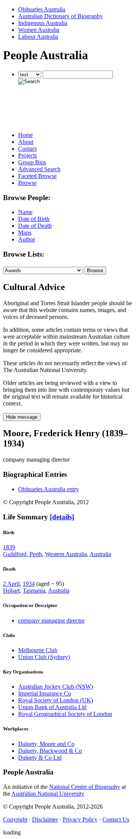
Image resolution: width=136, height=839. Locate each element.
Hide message (21, 417)
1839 (9, 547)
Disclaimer (45, 819)
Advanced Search (39, 169)
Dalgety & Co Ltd (40, 757)
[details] (62, 517)
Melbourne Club (37, 650)
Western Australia (66, 554)
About (25, 142)
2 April (11, 583)
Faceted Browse (37, 176)
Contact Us (115, 819)
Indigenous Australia (42, 23)
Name (25, 212)
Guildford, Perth (22, 554)
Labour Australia (38, 36)
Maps (24, 232)
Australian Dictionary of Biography (60, 16)
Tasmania (34, 590)
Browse (27, 183)
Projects (27, 155)
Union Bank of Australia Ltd (52, 707)
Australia (100, 554)
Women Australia (38, 30)
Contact (27, 148)
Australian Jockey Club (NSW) (55, 686)
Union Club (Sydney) (44, 657)
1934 (29, 583)
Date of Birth (33, 219)
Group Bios (32, 162)
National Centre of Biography (84, 787)
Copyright (15, 819)
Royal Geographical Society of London (65, 714)
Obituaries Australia (41, 9)
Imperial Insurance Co (44, 693)
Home (25, 135)
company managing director (51, 620)
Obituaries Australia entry (48, 489)
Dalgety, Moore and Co (46, 744)
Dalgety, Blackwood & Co (50, 751)
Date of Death (35, 225)
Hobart (11, 590)
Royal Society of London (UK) (55, 700)
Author (26, 239)
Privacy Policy (80, 819)
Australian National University (47, 793)
